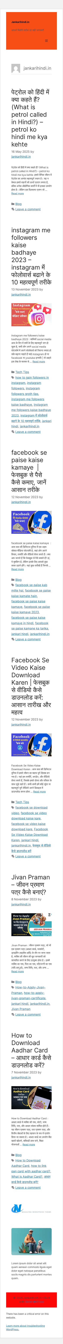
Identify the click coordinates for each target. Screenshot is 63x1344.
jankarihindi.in (29, 426)
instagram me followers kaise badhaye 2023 (31, 410)
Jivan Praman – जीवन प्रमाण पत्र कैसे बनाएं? (30, 884)
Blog (18, 204)
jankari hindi (19, 634)
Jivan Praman (20, 1009)
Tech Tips (22, 372)
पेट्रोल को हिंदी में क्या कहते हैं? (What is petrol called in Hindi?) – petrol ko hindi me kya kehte (30, 118)
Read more (17, 193)
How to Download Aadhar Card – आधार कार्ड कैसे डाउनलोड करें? (31, 1050)
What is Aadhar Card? (26, 1176)
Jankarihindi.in (20, 21)
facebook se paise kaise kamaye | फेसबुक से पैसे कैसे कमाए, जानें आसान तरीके (29, 471)
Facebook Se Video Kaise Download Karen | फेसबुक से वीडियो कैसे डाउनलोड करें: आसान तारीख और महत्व (31, 686)
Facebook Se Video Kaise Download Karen (29, 834)
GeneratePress (34, 1301)
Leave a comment (28, 209)
